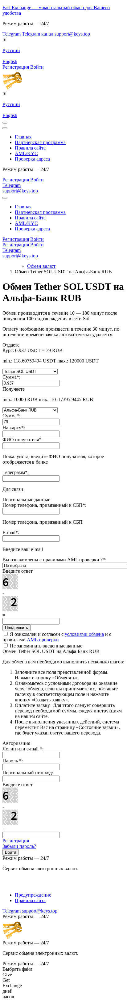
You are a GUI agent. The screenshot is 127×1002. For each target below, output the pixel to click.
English (9, 61)
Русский (11, 50)
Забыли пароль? (19, 846)
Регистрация (15, 840)
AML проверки (43, 639)
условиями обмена (84, 634)
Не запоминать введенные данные (45, 645)
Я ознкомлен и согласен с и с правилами (56, 637)
